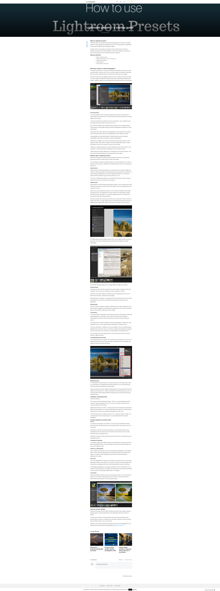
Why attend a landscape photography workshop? (96, 549)
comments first (128, 559)
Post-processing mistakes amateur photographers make (110, 549)
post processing (105, 32)
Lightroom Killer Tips (119, 525)
